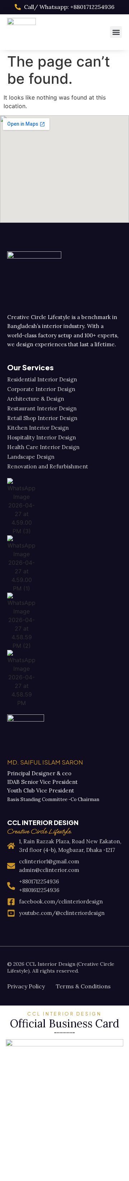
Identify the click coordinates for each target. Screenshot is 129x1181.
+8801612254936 (39, 890)
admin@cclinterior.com (49, 870)
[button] (116, 32)
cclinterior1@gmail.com (49, 861)
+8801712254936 (39, 881)
